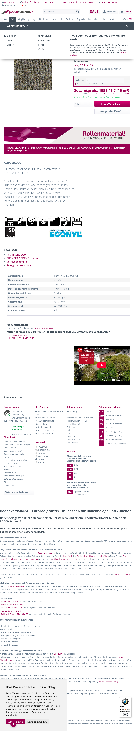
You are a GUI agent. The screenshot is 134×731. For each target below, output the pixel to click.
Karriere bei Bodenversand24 (80, 417)
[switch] (125, 714)
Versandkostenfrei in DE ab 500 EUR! (79, 2)
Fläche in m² (80, 80)
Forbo (9, 40)
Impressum (9, 485)
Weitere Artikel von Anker (22, 338)
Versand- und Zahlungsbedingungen (14, 474)
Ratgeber (71, 427)
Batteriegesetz (73, 442)
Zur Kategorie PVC (16, 25)
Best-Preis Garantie (12, 466)
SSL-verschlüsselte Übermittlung (44, 422)
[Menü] (129, 698)
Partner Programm (12, 463)
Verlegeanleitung (17, 261)
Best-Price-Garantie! (110, 2)
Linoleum (58, 654)
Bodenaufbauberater (31, 2)
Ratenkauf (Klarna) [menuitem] (114, 435)
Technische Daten (17, 254)
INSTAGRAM (42, 456)
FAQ (69, 414)
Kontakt (7, 469)
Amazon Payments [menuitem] (114, 439)
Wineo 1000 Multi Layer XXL (111, 681)
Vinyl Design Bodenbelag (44, 553)
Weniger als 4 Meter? (110, 111)
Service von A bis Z (45, 430)
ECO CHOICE (10, 2)
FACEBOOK (42, 447)
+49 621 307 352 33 (15, 421)
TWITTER (41, 453)
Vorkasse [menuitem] (109, 427)
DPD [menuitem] (76, 469)
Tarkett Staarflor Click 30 (12, 611)
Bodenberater (10, 447)
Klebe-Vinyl (67, 556)
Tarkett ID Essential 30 (28, 559)
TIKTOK (40, 459)
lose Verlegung (43, 35)
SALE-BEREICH (51, 2)
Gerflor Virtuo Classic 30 (87, 556)
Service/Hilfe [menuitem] (10, 5)
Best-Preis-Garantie (46, 417)
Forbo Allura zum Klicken (12, 604)
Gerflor (10, 44)
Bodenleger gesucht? (13, 451)
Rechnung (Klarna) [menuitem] (114, 431)
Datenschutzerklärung (13, 479)
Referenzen (72, 430)
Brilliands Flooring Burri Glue (65, 559)
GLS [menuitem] (75, 473)
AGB (6, 482)
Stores (69, 433)
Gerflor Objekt (45, 40)
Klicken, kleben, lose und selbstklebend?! (78, 422)
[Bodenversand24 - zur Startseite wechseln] (17, 12)
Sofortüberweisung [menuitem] (114, 415)
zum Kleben (10, 35)
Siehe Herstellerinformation (44, 328)
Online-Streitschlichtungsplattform (16, 459)
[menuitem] (9, 2)
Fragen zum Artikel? (20, 335)
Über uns (71, 436)
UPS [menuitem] (76, 477)
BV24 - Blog (72, 411)
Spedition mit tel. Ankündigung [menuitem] (81, 492)
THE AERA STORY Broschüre (23, 258)
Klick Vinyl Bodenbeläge (13, 586)
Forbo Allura (104, 556)
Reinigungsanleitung (19, 265)
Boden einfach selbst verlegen (17, 444)
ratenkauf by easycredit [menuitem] (116, 443)
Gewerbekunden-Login (14, 454)
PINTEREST (42, 462)
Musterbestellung (45, 433)
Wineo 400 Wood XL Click (12, 608)
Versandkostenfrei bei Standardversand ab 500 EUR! (110, 94)
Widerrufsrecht (73, 439)
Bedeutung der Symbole (14, 441)
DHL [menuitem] (76, 465)
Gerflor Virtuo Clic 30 (10, 601)
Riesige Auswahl (44, 427)
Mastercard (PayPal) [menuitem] (114, 423)
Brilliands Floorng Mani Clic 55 (14, 614)
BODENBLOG (44, 450)
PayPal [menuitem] (108, 411)
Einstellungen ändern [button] (37, 722)
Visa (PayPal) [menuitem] (111, 419)
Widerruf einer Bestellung (16, 492)
